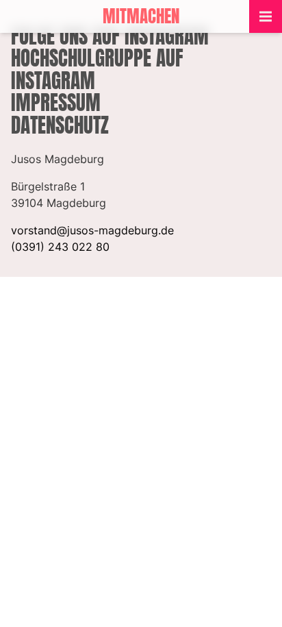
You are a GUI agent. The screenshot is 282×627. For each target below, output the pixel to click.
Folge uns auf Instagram (110, 36)
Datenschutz (60, 125)
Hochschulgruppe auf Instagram (97, 69)
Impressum (56, 102)
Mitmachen (141, 16)
